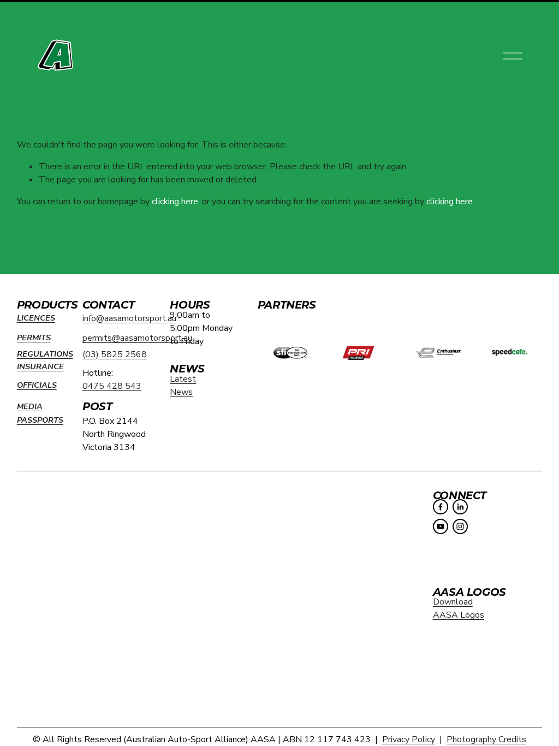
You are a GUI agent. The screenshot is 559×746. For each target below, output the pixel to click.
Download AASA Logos (458, 608)
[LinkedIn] (460, 506)
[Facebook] (440, 506)
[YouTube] (440, 526)
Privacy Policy (408, 739)
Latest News (183, 385)
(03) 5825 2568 (114, 354)
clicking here (175, 202)
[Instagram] (460, 526)
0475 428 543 (111, 386)
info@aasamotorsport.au (129, 318)
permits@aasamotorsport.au (137, 338)
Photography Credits (486, 739)
